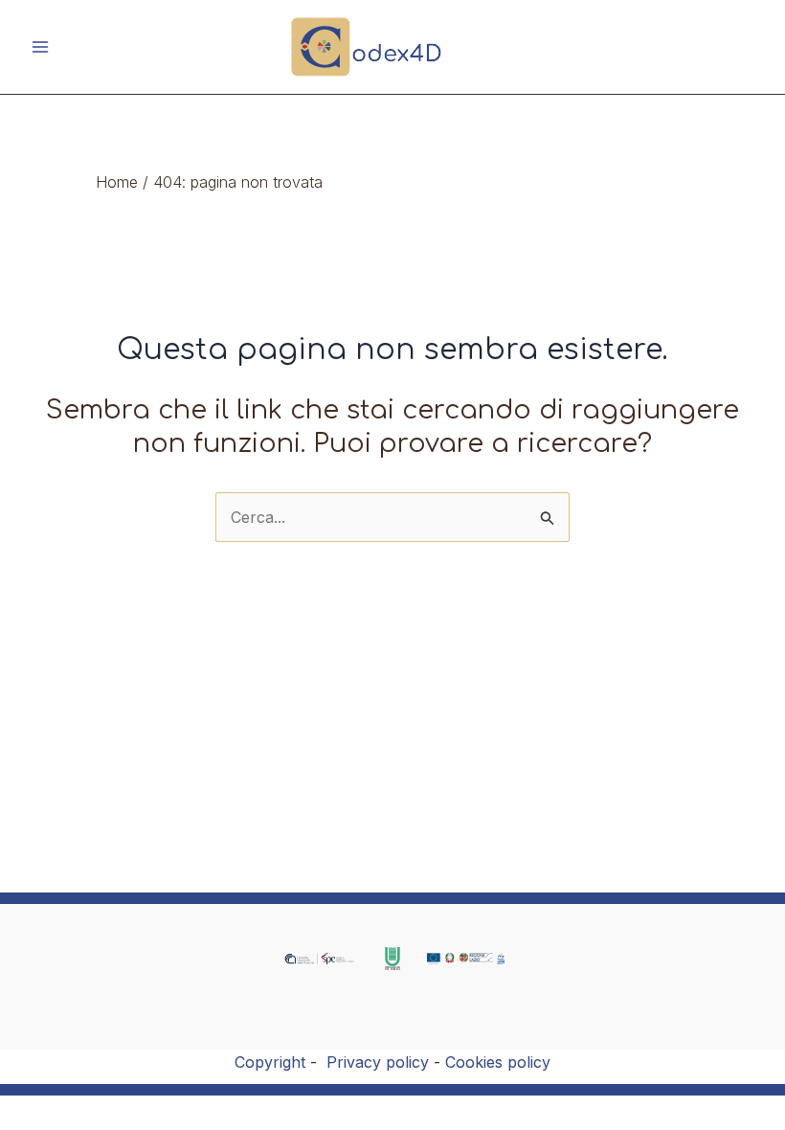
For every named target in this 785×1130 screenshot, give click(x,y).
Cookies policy (497, 1062)
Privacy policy (377, 1062)
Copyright (270, 1062)
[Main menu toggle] (40, 47)
